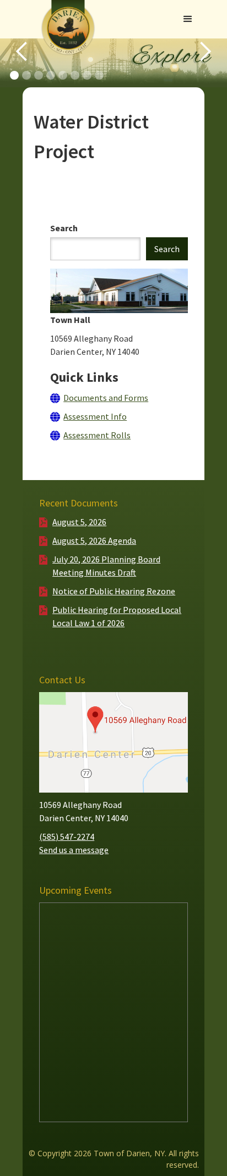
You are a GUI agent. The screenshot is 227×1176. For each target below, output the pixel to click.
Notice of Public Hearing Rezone (113, 591)
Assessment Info (95, 416)
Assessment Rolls (97, 435)
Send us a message (74, 849)
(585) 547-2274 (66, 836)
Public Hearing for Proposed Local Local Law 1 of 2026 (116, 616)
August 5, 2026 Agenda (94, 540)
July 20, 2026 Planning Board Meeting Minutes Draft (106, 566)
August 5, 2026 (79, 521)
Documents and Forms (105, 397)
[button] (187, 19)
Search (64, 227)
